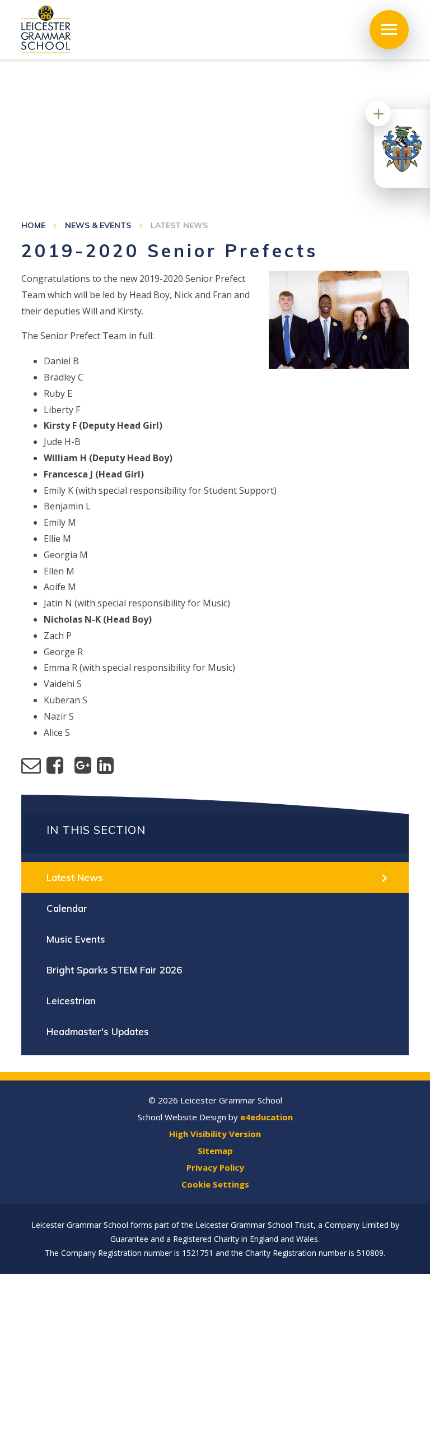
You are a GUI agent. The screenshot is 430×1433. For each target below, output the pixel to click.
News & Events (98, 225)
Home (33, 225)
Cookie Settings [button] (215, 1184)
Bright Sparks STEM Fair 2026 (114, 970)
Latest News (179, 225)
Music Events (75, 939)
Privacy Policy (215, 1167)
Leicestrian (71, 1001)
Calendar (66, 908)
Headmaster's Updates (97, 1031)
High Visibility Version (215, 1133)
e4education (266, 1117)
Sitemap (215, 1150)
